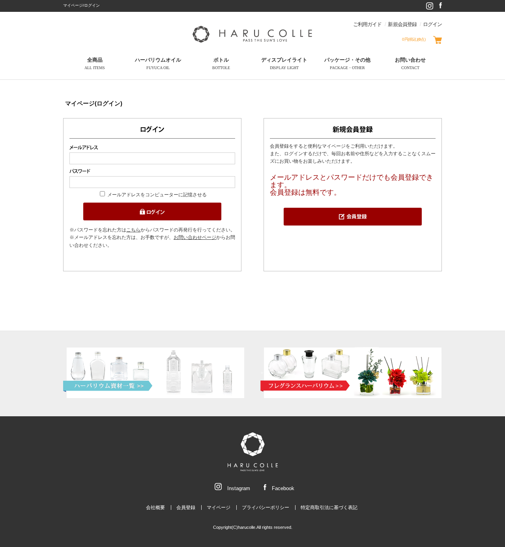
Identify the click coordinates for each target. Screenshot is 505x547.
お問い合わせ (410, 63)
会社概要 (155, 507)
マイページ (218, 507)
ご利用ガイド (367, 24)
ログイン (432, 24)
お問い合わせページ (195, 237)
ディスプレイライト (284, 63)
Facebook (282, 488)
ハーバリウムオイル (158, 63)
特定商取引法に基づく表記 (329, 507)
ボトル (221, 63)
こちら (133, 230)
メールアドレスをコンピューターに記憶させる (157, 194)
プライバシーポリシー (265, 507)
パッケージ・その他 (347, 63)
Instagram (238, 488)
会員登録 (185, 507)
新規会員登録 (402, 24)
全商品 (94, 63)
